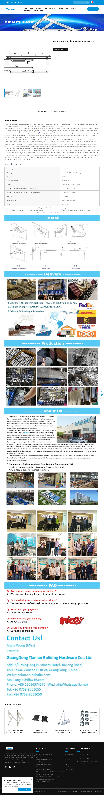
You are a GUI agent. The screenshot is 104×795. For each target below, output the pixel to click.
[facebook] (14, 767)
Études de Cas (63, 8)
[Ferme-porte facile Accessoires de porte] (27, 63)
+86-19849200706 (85, 754)
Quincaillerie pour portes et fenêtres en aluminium (50, 776)
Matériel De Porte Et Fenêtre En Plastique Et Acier (50, 771)
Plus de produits (60, 111)
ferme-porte (39, 132)
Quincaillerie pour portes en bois (45, 779)
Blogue (98, 792)
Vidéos (72, 8)
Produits (52, 8)
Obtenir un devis (93, 9)
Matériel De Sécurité (41, 767)
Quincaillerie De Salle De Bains (44, 757)
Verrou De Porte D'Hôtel (43, 781)
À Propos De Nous (41, 8)
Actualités (27, 10)
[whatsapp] (102, 395)
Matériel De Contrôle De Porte (44, 774)
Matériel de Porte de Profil (43, 764)
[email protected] (16, 2)
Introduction (42, 111)
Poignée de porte (41, 762)
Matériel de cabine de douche (44, 759)
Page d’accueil (28, 8)
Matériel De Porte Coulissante (44, 769)
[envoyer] (88, 2)
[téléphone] (102, 391)
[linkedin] (10, 767)
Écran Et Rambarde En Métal (44, 754)
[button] (7, 63)
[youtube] (5, 767)
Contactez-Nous (38, 10)
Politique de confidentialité (83, 792)
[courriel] (102, 399)
